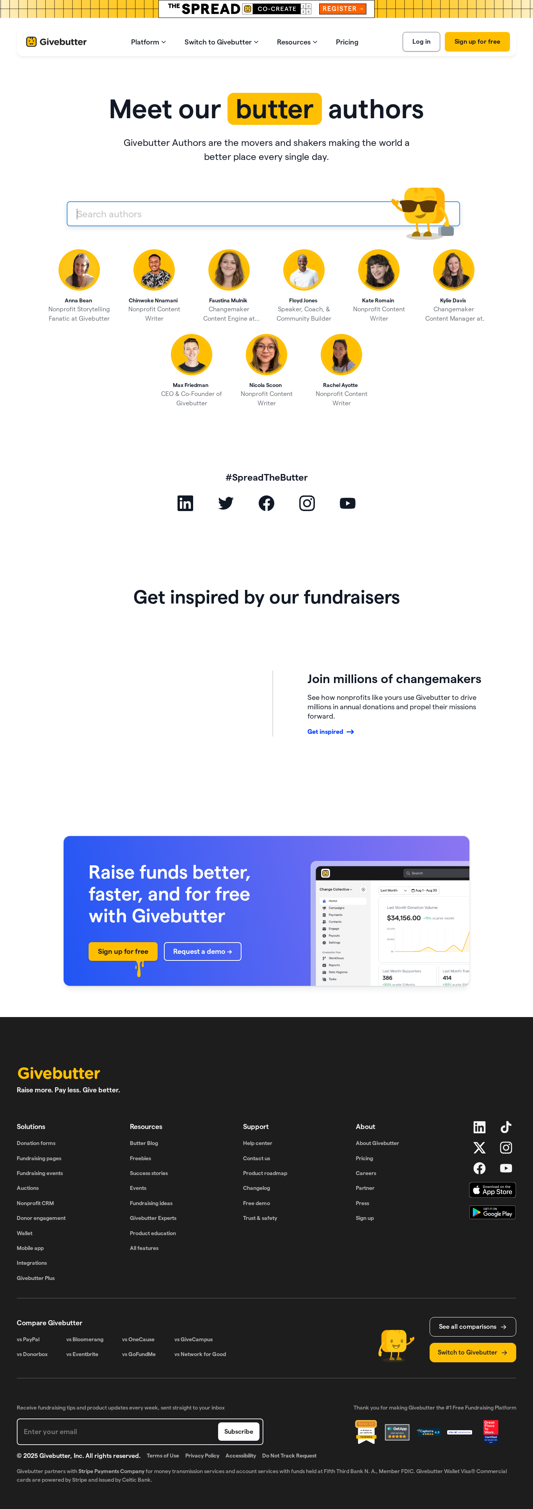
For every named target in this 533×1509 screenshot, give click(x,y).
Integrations (32, 1263)
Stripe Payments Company (111, 1471)
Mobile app (30, 1248)
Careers (366, 1173)
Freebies (140, 1158)
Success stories (149, 1173)
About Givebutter (377, 1143)
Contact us (256, 1158)
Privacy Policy (202, 1455)
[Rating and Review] (490, 1432)
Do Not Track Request (289, 1455)
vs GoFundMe (139, 1354)
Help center (257, 1143)
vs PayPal (28, 1339)
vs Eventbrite (82, 1354)
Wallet (24, 1233)
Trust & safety (260, 1218)
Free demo (256, 1203)
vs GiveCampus (193, 1339)
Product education (153, 1233)
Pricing (364, 1158)
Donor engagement (41, 1218)
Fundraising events (40, 1173)
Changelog (256, 1188)
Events (138, 1188)
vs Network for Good (200, 1354)
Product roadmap (265, 1173)
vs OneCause (138, 1339)
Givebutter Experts (153, 1218)
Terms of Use (163, 1455)
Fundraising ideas (151, 1203)
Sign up (365, 1218)
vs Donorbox (32, 1354)
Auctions (28, 1188)
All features (144, 1248)
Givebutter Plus (36, 1278)
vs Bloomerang (84, 1339)
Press (362, 1203)
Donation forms (36, 1143)
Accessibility (241, 1455)
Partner (365, 1188)
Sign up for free (477, 41)
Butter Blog (144, 1143)
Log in (421, 41)
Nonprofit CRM (35, 1203)
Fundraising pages (39, 1158)
